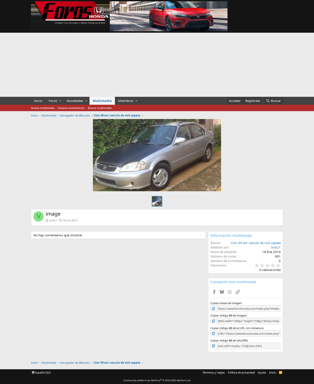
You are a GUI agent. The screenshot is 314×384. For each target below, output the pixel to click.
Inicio (38, 101)
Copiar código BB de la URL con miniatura (236, 328)
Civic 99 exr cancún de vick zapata (256, 243)
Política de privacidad (241, 372)
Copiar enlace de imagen (226, 303)
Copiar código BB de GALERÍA (229, 340)
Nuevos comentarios (71, 108)
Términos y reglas (213, 372)
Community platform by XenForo (157, 380)
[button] (60, 101)
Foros (53, 101)
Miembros (125, 101)
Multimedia (102, 101)
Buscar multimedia (100, 108)
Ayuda (262, 372)
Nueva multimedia (42, 108)
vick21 (53, 220)
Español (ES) (43, 372)
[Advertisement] (157, 65)
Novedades (75, 101)
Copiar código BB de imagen (228, 315)
